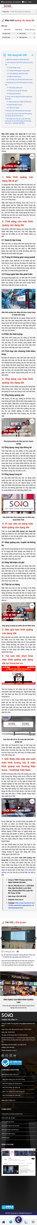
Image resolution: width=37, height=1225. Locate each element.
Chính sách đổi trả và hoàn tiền (10, 1126)
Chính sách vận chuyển (8, 1118)
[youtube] (15, 1055)
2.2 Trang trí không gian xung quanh (18, 70)
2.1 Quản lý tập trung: (13, 67)
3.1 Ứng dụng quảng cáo (14, 87)
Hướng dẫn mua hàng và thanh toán (12, 1114)
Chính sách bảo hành (8, 1122)
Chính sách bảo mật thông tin (10, 1129)
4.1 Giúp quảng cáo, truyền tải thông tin (19, 102)
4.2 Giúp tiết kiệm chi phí (14, 104)
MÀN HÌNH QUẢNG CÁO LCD (10, 1074)
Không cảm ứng (30, 29)
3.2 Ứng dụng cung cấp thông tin (17, 90)
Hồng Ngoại (18, 29)
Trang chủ (5, 11)
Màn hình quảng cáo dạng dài (11, 1087)
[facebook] (3, 1055)
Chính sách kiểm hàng (8, 1133)
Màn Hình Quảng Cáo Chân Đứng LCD (14, 1091)
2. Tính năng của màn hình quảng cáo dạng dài (19, 63)
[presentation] (2, 938)
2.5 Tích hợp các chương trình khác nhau (20, 79)
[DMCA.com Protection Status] (8, 1206)
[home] (7, 6)
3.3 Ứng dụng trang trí (14, 93)
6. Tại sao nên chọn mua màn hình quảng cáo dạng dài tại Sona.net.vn (18, 115)
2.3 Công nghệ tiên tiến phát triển (17, 73)
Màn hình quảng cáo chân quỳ (11, 1095)
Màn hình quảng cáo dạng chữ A (12, 1083)
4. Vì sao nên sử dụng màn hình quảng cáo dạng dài (18, 98)
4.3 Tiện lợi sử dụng (13, 107)
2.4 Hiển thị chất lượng (14, 76)
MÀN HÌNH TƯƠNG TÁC (8, 1100)
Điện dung (7, 29)
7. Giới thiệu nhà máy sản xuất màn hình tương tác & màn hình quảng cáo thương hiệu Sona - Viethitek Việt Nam (18, 121)
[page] (18, 1162)
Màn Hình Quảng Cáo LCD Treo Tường (14, 1079)
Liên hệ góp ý (5, 1137)
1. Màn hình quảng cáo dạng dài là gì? (17, 59)
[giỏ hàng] (32, 1222)
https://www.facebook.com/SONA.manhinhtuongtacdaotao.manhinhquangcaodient (21, 905)
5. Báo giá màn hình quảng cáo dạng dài (18, 110)
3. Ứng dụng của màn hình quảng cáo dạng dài (19, 83)
